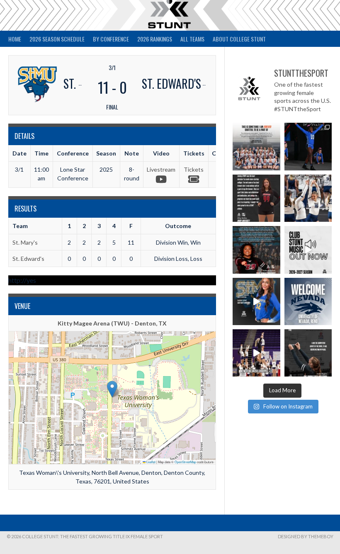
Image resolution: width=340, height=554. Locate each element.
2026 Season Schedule (57, 38)
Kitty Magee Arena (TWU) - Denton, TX (112, 323)
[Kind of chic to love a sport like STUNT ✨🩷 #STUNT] (308, 198)
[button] (112, 389)
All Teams (192, 38)
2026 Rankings (154, 38)
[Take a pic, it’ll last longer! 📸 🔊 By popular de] (308, 249)
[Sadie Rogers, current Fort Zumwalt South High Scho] (308, 353)
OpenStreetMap (185, 461)
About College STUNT (239, 38)
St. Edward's (28, 258)
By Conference (111, 38)
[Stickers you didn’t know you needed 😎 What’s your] (308, 146)
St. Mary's (25, 242)
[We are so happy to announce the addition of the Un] (308, 301)
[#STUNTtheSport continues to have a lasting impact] (256, 198)
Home (14, 38)
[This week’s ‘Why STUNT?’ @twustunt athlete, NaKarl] (256, 249)
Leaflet (150, 461)
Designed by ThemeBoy (305, 536)
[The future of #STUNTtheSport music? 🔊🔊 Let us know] (256, 353)
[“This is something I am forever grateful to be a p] (256, 146)
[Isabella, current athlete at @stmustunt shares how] (256, 301)
